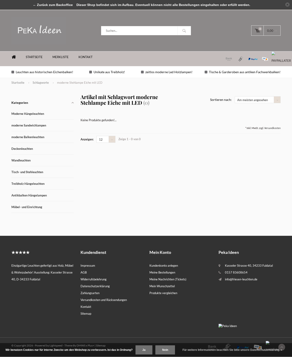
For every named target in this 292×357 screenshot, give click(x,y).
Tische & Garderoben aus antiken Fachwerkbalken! (245, 72)
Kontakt (85, 57)
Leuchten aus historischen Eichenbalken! (44, 72)
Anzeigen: (87, 139)
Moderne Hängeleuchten (27, 113)
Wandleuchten (21, 160)
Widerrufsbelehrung (94, 279)
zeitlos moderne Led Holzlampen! (169, 72)
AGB (84, 272)
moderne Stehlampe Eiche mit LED (79, 82)
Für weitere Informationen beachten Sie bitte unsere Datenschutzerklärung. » (232, 350)
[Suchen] (184, 30)
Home (14, 57)
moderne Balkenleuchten (27, 137)
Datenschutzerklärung (95, 286)
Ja (144, 350)
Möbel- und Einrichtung (26, 207)
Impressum (88, 265)
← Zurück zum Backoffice (53, 5)
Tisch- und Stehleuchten (27, 172)
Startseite (34, 57)
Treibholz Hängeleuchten (27, 183)
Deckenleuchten (22, 148)
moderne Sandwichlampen (28, 125)
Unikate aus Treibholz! (109, 72)
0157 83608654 (236, 272)
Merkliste (60, 57)
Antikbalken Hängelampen (29, 195)
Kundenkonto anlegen (163, 265)
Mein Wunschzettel (162, 286)
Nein (165, 350)
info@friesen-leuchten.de (241, 279)
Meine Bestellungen (162, 272)
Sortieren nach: (221, 100)
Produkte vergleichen (163, 293)
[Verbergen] (287, 4)
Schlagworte (41, 82)
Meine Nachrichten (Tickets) (167, 279)
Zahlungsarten (90, 293)
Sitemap (86, 313)
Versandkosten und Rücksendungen (104, 300)
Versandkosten (272, 127)
